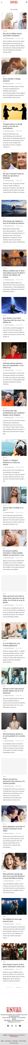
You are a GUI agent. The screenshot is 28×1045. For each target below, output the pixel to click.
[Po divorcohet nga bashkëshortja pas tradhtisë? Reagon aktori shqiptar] (14, 398)
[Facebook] (8, 1026)
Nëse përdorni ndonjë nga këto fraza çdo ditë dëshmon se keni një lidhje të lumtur (14, 876)
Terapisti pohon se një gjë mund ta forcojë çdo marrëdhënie (12, 126)
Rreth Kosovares (14, 1043)
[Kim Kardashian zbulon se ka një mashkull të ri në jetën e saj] (14, 721)
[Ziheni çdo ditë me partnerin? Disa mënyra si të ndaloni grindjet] (14, 766)
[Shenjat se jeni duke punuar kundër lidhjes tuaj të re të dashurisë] (14, 676)
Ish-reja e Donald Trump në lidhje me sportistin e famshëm (13, 176)
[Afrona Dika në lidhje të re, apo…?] (14, 495)
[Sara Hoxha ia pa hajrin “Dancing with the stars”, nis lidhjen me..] (14, 305)
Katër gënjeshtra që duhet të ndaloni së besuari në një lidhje (14, 829)
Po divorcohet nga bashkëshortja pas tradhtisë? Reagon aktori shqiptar (14, 413)
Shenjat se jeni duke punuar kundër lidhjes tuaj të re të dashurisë (13, 691)
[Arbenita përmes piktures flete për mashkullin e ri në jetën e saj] (14, 350)
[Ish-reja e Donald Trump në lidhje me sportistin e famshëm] (14, 161)
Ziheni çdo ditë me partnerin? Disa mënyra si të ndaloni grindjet (14, 781)
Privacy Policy (22, 1041)
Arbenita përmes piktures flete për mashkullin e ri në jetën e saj (13, 365)
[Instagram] (12, 1026)
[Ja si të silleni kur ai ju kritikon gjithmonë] (14, 630)
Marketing (15, 1041)
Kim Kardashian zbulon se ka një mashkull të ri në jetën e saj (14, 736)
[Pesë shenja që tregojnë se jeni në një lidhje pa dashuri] (14, 208)
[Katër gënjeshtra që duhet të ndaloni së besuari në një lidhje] (14, 813)
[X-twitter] (16, 1026)
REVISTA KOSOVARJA (17, 1035)
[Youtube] (20, 1026)
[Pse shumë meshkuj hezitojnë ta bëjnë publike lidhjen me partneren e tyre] (14, 538)
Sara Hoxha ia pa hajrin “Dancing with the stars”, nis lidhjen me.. (13, 320)
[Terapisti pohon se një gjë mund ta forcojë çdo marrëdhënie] (14, 111)
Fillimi (2, 1041)
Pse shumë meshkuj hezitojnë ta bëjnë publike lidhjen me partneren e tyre (13, 553)
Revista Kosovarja (9, 38)
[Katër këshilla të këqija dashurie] (14, 66)
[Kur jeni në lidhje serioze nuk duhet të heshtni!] (14, 20)
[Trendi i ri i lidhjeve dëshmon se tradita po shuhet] (14, 447)
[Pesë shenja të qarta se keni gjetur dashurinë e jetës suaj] (14, 951)
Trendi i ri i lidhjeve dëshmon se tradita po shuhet (11, 462)
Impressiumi (8, 1041)
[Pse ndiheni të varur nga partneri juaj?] (14, 906)
